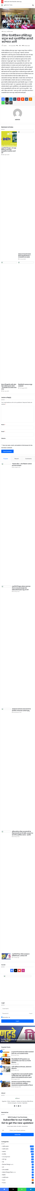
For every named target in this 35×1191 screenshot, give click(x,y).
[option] (17, 1034)
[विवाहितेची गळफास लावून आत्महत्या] (26, 322)
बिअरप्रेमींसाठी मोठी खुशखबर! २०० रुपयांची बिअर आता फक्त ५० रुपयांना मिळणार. (21, 1060)
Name (3, 424)
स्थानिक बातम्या (10, 31)
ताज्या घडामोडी (5, 1169)
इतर (3, 1167)
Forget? (30, 1013)
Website (3, 438)
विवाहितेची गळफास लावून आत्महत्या (25, 385)
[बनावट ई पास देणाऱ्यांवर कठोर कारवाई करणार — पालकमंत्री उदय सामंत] (26, 191)
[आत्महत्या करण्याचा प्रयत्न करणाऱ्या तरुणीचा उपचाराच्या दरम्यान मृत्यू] (6, 769)
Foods (4, 1182)
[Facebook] (3, 99)
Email (3, 431)
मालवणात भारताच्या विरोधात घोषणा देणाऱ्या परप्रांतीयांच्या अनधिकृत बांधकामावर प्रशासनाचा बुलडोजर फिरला (22, 1083)
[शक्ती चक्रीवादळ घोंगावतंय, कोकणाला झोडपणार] (5, 1069)
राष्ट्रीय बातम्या (5, 1149)
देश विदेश (4, 1154)
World (3, 1180)
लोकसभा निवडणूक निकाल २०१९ (9, 1172)
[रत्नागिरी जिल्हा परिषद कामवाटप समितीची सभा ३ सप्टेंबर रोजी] (6, 956)
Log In (17, 1021)
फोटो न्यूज (4, 1159)
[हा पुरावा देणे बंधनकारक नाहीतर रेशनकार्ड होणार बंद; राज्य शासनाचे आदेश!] (5, 1054)
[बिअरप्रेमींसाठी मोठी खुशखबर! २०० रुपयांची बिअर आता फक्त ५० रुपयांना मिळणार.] (5, 1061)
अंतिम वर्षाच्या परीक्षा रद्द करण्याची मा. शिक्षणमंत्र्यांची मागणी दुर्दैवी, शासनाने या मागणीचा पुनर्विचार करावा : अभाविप (22, 833)
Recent (17, 458)
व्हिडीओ (3, 1174)
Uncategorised (6, 1156)
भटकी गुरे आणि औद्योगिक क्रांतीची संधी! (12, 1)
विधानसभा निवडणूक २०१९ (7, 1164)
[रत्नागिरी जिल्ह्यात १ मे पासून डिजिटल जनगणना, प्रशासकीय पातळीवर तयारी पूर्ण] (9, 139)
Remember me (6, 1017)
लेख (3, 1162)
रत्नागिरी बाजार (5, 1177)
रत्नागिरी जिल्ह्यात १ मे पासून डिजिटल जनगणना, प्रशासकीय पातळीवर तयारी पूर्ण (8, 150)
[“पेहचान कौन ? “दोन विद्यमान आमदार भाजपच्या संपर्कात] (6, 523)
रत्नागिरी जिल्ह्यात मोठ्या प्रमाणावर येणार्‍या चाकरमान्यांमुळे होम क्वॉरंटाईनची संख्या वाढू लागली (21, 588)
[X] (7, 99)
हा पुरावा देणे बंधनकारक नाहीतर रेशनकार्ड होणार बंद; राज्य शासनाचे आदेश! (22, 1052)
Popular (5, 458)
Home (4, 31)
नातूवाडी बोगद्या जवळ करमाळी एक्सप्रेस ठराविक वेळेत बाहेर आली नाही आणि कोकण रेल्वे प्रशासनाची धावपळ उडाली (22, 1075)
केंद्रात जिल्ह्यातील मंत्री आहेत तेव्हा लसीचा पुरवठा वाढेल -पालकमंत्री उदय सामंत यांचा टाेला (8, 387)
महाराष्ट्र (4, 1151)
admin (5, 45)
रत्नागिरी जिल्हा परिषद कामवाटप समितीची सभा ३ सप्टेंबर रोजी (21, 955)
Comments (28, 458)
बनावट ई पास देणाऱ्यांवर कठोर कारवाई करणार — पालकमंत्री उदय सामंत (24, 255)
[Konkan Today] (8, 5)
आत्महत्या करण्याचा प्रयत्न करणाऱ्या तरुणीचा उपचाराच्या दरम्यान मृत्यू (21, 709)
